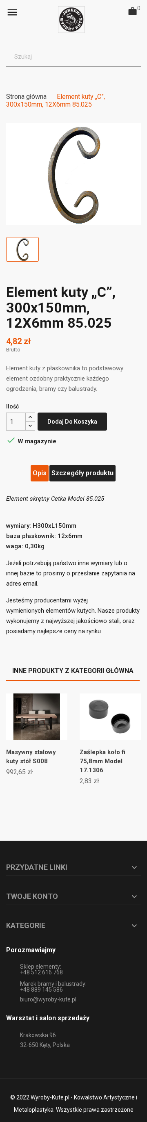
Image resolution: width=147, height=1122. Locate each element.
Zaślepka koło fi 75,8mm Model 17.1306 (102, 761)
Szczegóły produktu (82, 473)
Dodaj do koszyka (72, 421)
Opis (40, 473)
